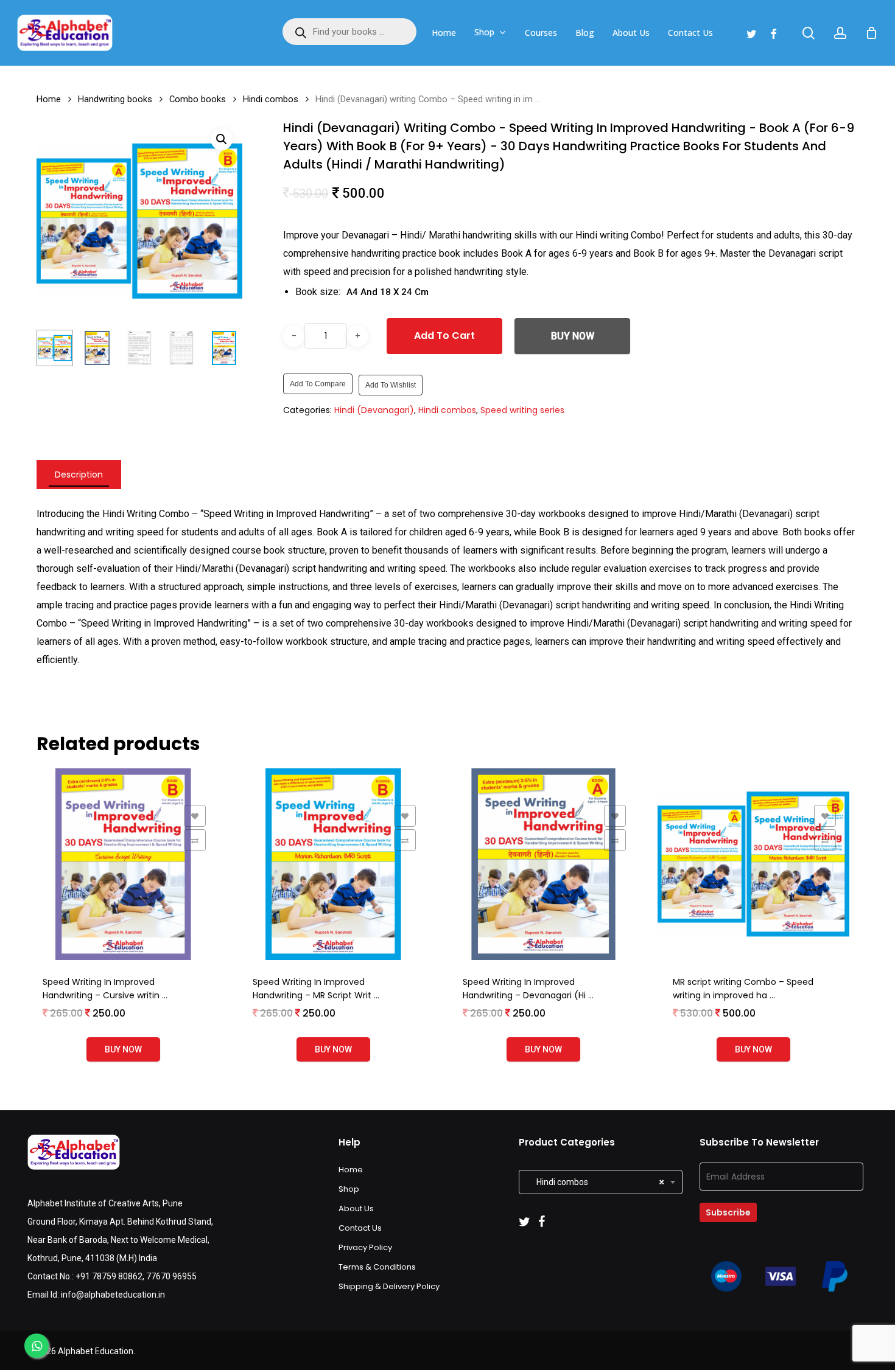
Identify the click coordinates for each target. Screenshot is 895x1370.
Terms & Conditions (377, 1267)
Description (79, 474)
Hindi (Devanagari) (374, 410)
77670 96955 (171, 1276)
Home (49, 99)
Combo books (197, 99)
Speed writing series (522, 410)
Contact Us (360, 1228)
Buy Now (572, 336)
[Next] (222, 348)
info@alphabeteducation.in (113, 1294)
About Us (356, 1208)
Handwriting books (115, 99)
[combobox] (601, 1182)
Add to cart (444, 336)
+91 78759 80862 (108, 1276)
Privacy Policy (365, 1247)
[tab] (79, 474)
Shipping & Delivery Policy (389, 1286)
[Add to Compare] (195, 840)
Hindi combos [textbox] (594, 1182)
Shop (349, 1189)
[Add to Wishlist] (195, 816)
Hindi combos (270, 99)
